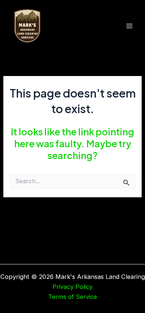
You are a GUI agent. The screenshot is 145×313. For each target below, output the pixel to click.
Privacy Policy (72, 286)
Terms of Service (72, 296)
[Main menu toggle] (129, 26)
